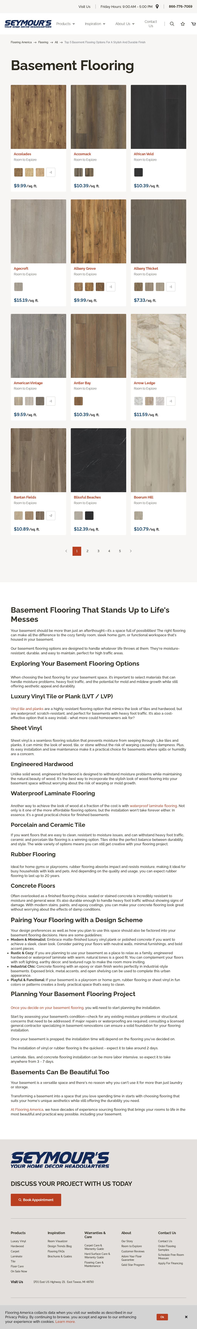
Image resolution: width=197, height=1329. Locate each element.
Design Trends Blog (60, 1246)
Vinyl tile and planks (27, 709)
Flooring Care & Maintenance (94, 1264)
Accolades (22, 154)
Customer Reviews (133, 1251)
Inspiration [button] (93, 24)
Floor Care (17, 1266)
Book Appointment (38, 1200)
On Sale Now (19, 1271)
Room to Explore (131, 1246)
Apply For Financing (170, 1263)
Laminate (16, 1256)
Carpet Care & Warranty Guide (94, 1247)
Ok (162, 1317)
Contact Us (151, 24)
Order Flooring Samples (167, 1248)
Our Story (127, 1241)
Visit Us (84, 7)
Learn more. (65, 1322)
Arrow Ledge (144, 383)
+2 (50, 515)
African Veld (144, 154)
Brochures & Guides (60, 1256)
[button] (172, 24)
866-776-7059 (180, 6)
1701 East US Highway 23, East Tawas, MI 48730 (63, 1281)
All (56, 42)
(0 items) (193, 24)
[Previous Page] (66, 551)
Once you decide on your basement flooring (47, 1008)
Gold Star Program (133, 1264)
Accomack (82, 154)
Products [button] (63, 24)
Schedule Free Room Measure (171, 1256)
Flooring (43, 42)
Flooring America (21, 42)
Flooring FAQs (56, 1251)
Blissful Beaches (87, 497)
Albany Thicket (146, 268)
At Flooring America (27, 1110)
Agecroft (21, 268)
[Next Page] (130, 551)
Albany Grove (85, 268)
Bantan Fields (25, 497)
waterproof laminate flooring (153, 806)
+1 (51, 172)
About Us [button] (122, 24)
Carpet (15, 1251)
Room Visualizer (58, 1241)
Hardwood (17, 1246)
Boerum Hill (143, 497)
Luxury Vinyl (18, 1241)
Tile (13, 1261)
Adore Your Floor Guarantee (131, 1258)
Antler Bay (82, 383)
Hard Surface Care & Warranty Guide (97, 1255)
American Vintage (28, 383)
